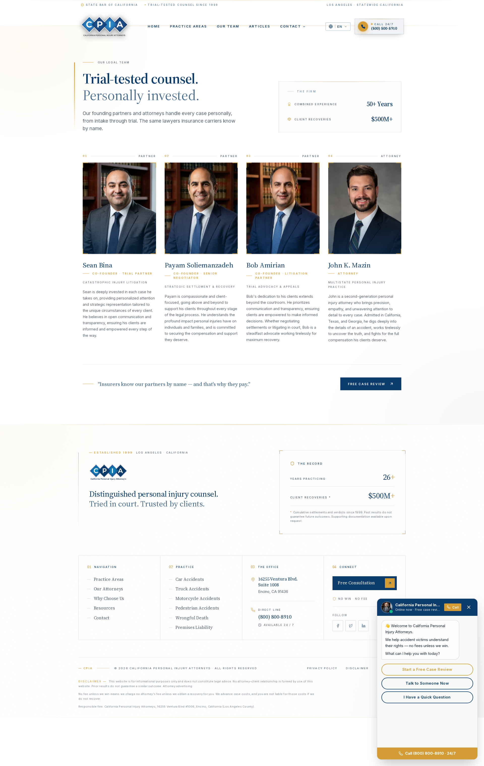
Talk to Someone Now (427, 683)
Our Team (228, 26)
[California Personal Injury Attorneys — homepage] (104, 26)
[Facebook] (337, 625)
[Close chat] (469, 607)
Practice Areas (188, 26)
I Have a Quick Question (427, 697)
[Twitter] (350, 625)
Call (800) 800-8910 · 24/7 (430, 753)
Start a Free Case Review (427, 669)
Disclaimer (357, 668)
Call (455, 607)
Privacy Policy (322, 668)
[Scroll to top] (108, 472)
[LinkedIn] (363, 625)
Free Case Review (366, 384)
